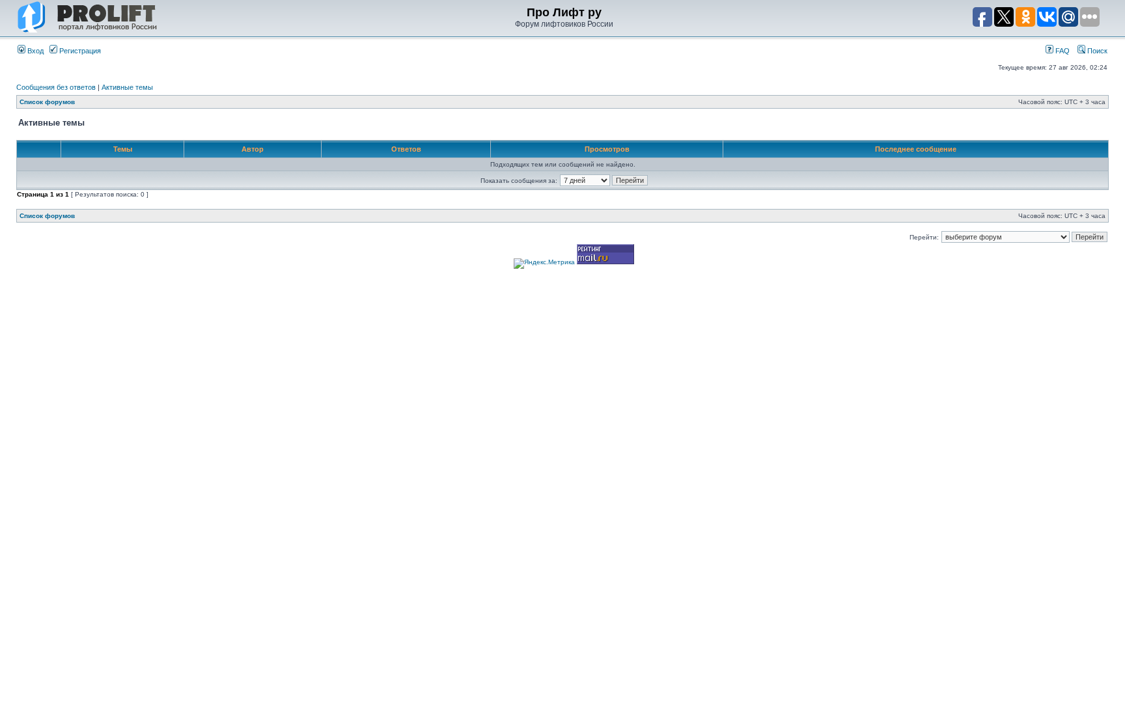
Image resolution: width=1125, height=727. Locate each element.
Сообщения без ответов (56, 87)
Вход (34, 51)
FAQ (1061, 51)
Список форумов (47, 101)
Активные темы (127, 87)
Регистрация (79, 51)
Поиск (1096, 51)
